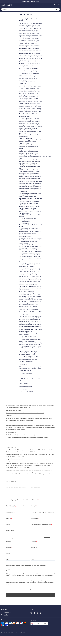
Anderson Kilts (7, 5)
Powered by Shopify (20, 632)
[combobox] (30, 9)
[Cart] (55, 5)
